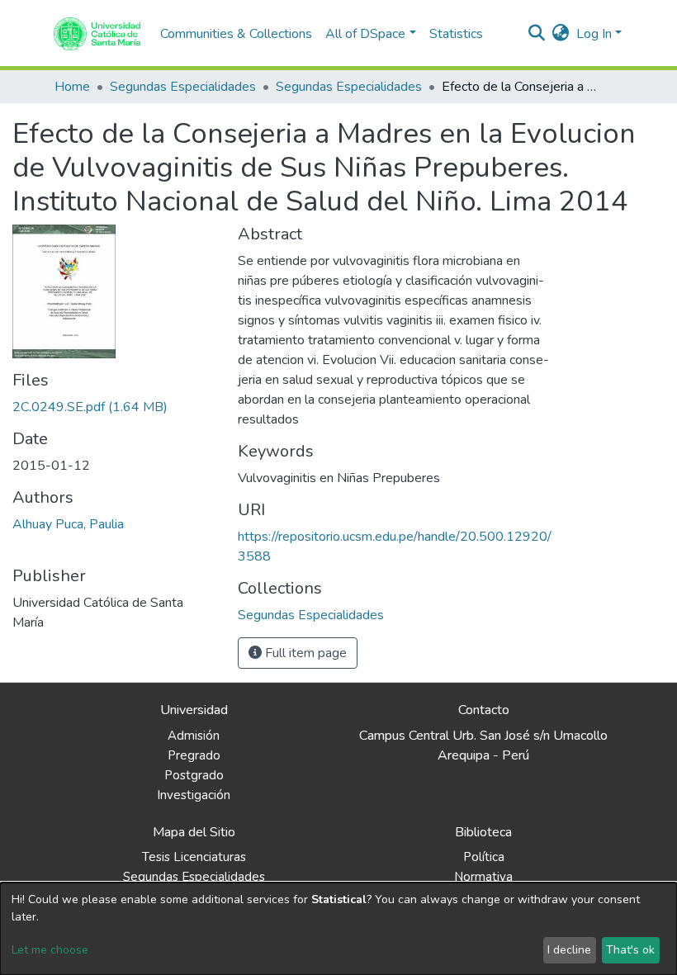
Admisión (194, 735)
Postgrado (194, 775)
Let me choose (50, 950)
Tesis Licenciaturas (194, 857)
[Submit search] (537, 34)
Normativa (483, 877)
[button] (561, 34)
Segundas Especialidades (183, 87)
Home (72, 87)
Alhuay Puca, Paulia (68, 524)
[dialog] (338, 929)
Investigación (193, 795)
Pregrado (194, 755)
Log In (594, 34)
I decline (569, 950)
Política (483, 857)
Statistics (456, 34)
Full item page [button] (304, 653)
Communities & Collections (236, 34)
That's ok (630, 950)
